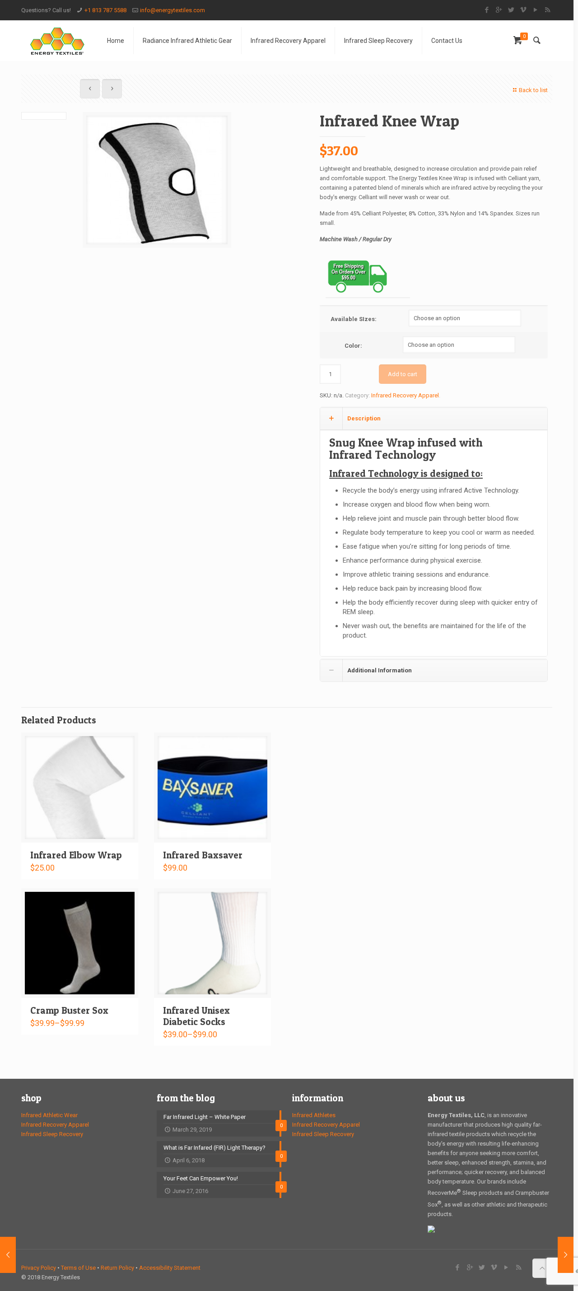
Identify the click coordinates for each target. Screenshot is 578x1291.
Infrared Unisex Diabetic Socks (196, 1016)
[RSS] (547, 10)
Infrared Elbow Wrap (76, 855)
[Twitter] (511, 10)
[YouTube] (535, 10)
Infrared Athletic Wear (49, 1115)
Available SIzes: (354, 319)
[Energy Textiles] (57, 40)
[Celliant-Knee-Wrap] (157, 180)
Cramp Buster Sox (69, 1010)
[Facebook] (486, 10)
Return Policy (117, 1267)
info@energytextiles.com (172, 10)
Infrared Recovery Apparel (405, 395)
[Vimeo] (523, 10)
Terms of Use (78, 1267)
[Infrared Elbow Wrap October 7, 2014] (8, 1255)
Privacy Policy (38, 1267)
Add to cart (402, 374)
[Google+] (498, 10)
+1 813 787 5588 (105, 10)
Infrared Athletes (314, 1115)
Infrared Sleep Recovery (52, 1134)
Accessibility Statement (169, 1267)
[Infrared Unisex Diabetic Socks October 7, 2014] (565, 1255)
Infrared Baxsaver (202, 855)
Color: (353, 345)
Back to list (533, 90)
